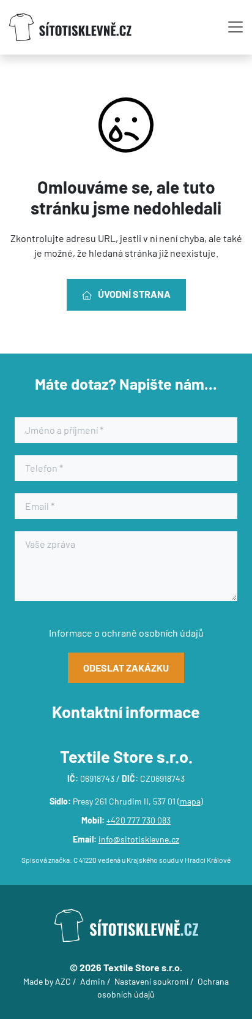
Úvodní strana (134, 294)
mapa (190, 801)
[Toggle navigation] (235, 27)
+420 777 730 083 (138, 820)
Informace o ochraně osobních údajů (126, 632)
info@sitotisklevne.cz (138, 839)
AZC (63, 981)
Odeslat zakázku (126, 667)
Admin (92, 981)
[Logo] (70, 27)
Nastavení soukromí (151, 981)
